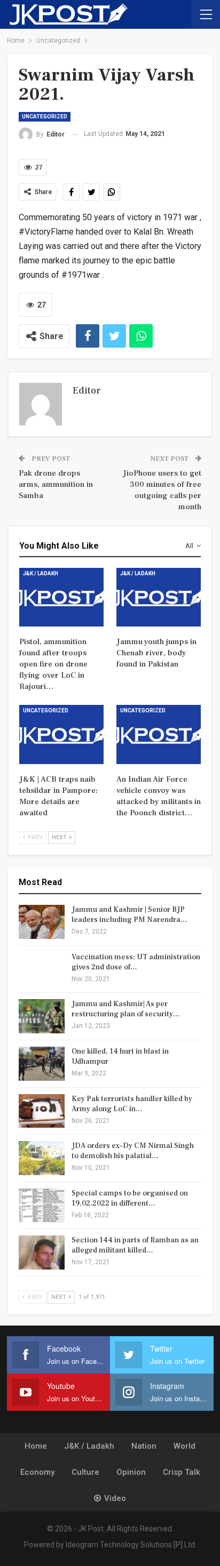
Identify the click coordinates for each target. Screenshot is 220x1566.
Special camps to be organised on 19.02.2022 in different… (130, 1198)
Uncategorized (44, 116)
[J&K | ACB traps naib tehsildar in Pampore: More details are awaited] (61, 734)
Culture (85, 1472)
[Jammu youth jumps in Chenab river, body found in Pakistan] (158, 597)
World (184, 1446)
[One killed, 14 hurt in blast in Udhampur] (42, 1064)
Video (115, 1498)
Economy (37, 1472)
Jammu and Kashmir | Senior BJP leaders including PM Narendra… (129, 915)
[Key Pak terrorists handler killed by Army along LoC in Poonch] (42, 1111)
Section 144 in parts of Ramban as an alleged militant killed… (135, 1245)
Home (36, 1446)
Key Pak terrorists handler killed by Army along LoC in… (132, 1104)
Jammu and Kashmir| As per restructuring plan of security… (126, 1009)
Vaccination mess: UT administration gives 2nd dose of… (136, 962)
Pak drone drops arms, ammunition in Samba (56, 484)
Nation (143, 1446)
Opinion (131, 1472)
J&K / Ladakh (40, 573)
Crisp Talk (181, 1472)
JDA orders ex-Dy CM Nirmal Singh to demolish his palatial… (133, 1151)
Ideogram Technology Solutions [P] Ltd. (131, 1544)
